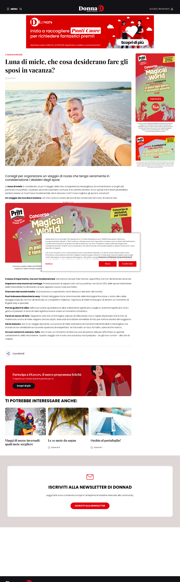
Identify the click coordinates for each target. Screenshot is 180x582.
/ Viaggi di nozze (13, 54)
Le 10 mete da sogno (62, 440)
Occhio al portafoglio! (106, 440)
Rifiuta (107, 264)
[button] (12, 9)
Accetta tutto (127, 264)
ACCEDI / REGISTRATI (159, 9)
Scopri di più (24, 385)
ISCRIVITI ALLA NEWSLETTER (90, 505)
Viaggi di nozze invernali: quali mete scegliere (22, 442)
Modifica (49, 264)
